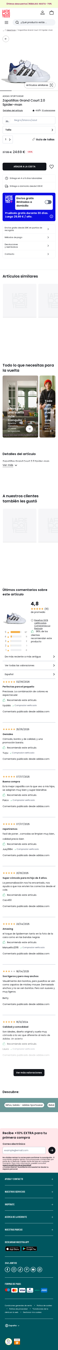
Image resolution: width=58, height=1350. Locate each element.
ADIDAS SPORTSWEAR (13, 96)
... (3, 30)
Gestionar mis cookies (32, 1312)
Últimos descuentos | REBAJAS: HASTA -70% (29, 3)
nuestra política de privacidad (17, 1165)
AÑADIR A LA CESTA (24, 166)
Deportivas (11, 30)
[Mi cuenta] (42, 13)
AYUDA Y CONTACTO (14, 1178)
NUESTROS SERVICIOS (15, 1191)
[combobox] (29, 658)
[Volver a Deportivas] (6, 39)
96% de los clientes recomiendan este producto (41, 636)
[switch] (34, 202)
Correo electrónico (14, 1144)
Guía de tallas (45, 139)
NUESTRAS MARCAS (13, 1229)
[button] (51, 13)
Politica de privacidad (18, 1309)
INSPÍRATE (10, 1204)
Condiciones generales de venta (18, 1305)
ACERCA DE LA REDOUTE (16, 1216)
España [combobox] (13, 1325)
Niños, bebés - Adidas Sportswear (24, 1105)
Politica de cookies (44, 1305)
